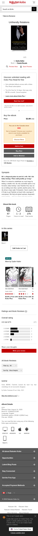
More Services (12, 513)
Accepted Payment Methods (13, 485)
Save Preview (27, 66)
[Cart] (33, 2)
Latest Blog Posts (9, 464)
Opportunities (7, 458)
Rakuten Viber (23, 506)
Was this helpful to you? (9, 396)
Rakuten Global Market (12, 509)
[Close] (35, 516)
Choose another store (18, 533)
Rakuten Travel (27, 509)
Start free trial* (19, 101)
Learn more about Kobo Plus (15, 96)
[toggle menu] (3, 2)
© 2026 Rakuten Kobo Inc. (11, 499)
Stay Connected (8, 471)
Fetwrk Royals (22, 63)
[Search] (34, 9)
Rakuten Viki (12, 506)
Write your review (19, 351)
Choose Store (19, 139)
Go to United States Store (22, 529)
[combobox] (9, 365)
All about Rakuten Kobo (11, 451)
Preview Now (13, 66)
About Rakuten (24, 513)
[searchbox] (19, 9)
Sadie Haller (20, 61)
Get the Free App (9, 478)
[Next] (35, 283)
